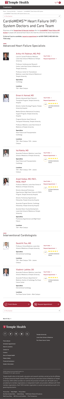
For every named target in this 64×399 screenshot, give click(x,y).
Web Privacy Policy (7, 396)
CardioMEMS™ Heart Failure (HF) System (33, 11)
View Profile (47, 56)
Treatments (19, 11)
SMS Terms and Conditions (20, 396)
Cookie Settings (20, 394)
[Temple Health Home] (17, 2)
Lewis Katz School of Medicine (45, 337)
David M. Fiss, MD (23, 243)
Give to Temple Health (9, 355)
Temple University (41, 334)
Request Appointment (49, 58)
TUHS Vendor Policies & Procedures (33, 394)
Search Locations (7, 346)
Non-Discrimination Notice (9, 394)
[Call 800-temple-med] (55, 3)
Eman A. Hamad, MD (25, 96)
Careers (5, 352)
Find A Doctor (12, 304)
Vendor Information (8, 364)
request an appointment (29, 36)
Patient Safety (7, 358)
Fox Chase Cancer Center (43, 340)
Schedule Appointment (9, 344)
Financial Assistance (8, 361)
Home (4, 11)
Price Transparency (32, 396)
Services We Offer (11, 11)
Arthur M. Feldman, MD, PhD (28, 54)
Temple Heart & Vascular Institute (24, 30)
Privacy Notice (22, 391)
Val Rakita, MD (22, 151)
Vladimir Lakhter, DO (25, 270)
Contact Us (6, 349)
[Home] (32, 327)
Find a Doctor (6, 341)
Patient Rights (14, 391)
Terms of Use (6, 391)
